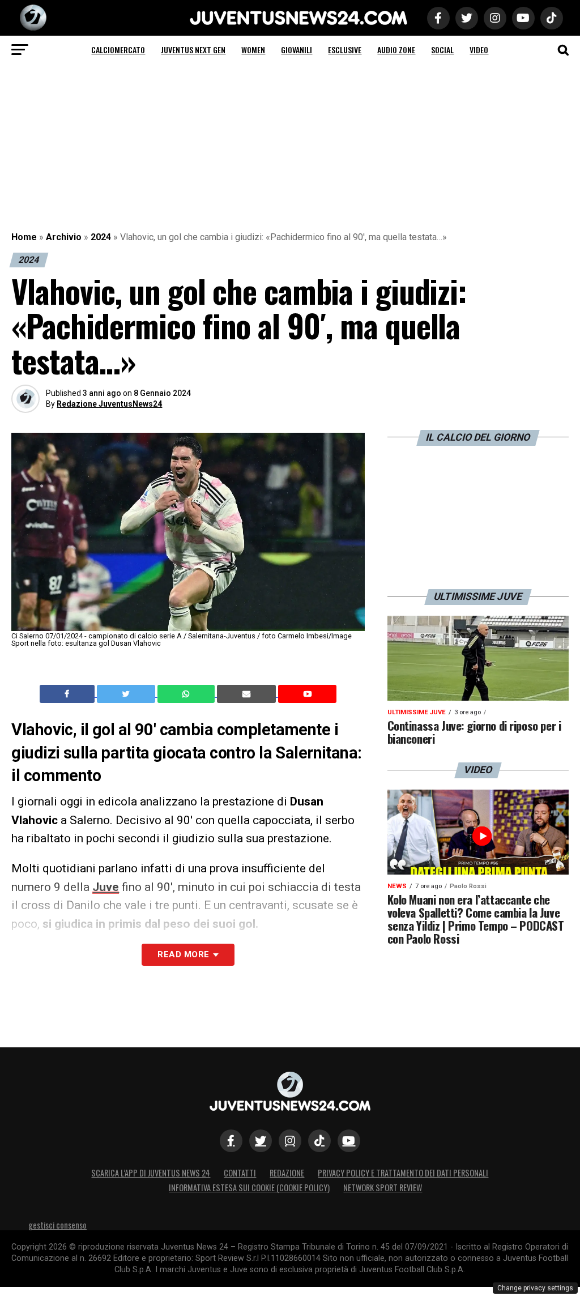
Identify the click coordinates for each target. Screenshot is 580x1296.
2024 (101, 237)
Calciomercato (118, 50)
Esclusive (344, 50)
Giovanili (296, 50)
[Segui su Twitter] (260, 1140)
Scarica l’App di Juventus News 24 (150, 1173)
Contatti (240, 1173)
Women (253, 50)
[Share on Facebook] (68, 694)
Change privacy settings (535, 1288)
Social (442, 50)
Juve (105, 887)
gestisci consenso (57, 1225)
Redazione (287, 1173)
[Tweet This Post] (127, 694)
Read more (183, 954)
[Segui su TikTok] (319, 1140)
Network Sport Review (382, 1187)
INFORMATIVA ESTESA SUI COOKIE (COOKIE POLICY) (249, 1187)
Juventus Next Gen (193, 50)
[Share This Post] (187, 694)
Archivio (64, 237)
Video (479, 50)
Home (24, 237)
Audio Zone (396, 50)
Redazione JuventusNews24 (109, 403)
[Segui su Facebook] (231, 1140)
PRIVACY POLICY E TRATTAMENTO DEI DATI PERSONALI (403, 1173)
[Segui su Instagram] (290, 1140)
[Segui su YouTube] (349, 1140)
